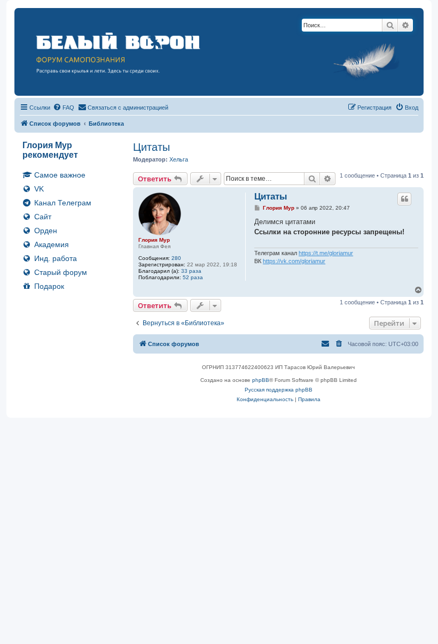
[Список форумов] (219, 52)
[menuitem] (63, 107)
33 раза (191, 271)
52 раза (193, 277)
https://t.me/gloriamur (326, 253)
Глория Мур (154, 240)
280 (176, 258)
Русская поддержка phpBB (278, 390)
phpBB (260, 380)
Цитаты (151, 147)
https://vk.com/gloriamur (294, 261)
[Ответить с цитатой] (404, 199)
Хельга (178, 159)
